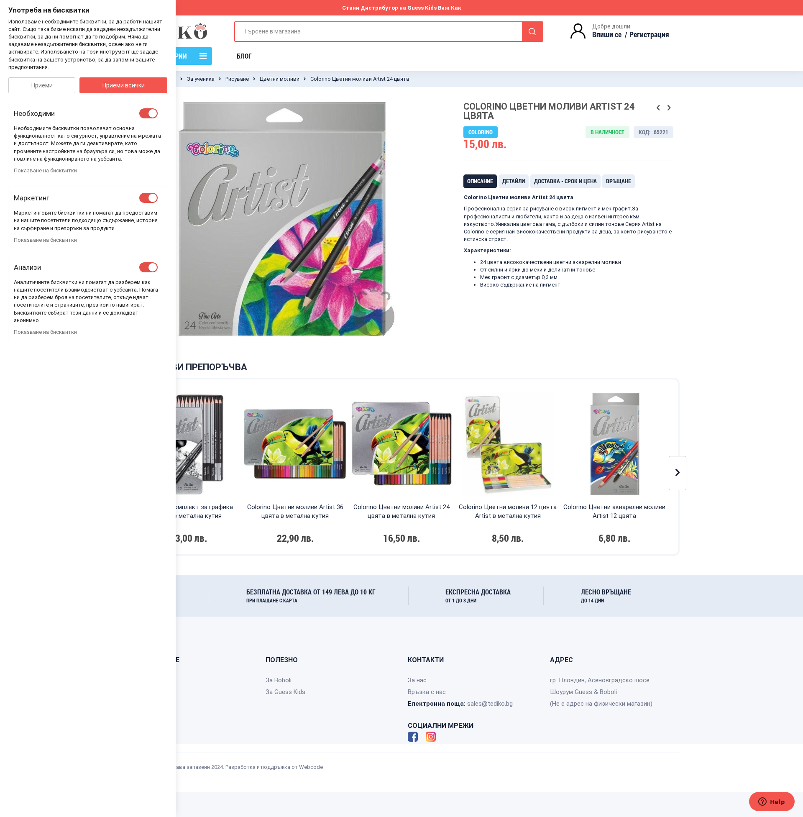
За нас (417, 680)
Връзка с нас (427, 692)
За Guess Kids (285, 692)
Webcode (311, 767)
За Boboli (279, 680)
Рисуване (237, 79)
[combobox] (388, 31)
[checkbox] (148, 113)
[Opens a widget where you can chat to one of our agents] (772, 802)
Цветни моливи (279, 79)
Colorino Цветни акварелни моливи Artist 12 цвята (614, 511)
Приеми (42, 85)
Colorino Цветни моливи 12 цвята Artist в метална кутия (508, 511)
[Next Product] (668, 108)
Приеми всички (123, 85)
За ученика (201, 79)
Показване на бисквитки (45, 170)
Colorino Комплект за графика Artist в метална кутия (189, 511)
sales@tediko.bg (490, 703)
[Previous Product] (658, 108)
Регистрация (649, 34)
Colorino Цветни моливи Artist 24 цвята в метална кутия (401, 511)
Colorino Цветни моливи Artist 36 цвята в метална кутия (295, 511)
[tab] (480, 181)
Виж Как (449, 8)
